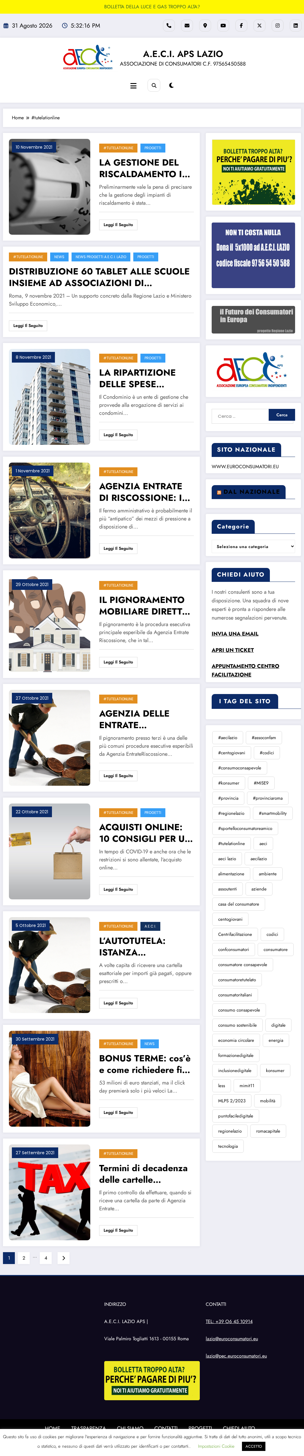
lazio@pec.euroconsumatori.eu (236, 1355)
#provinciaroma (268, 798)
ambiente (268, 874)
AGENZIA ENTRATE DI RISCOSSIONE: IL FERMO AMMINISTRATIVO (143, 492)
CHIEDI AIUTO (239, 1428)
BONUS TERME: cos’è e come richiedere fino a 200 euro (145, 1064)
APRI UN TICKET (233, 650)
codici (272, 934)
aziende (259, 889)
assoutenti (227, 889)
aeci (263, 843)
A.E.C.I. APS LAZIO (183, 53)
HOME (52, 1428)
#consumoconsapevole (239, 768)
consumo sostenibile (237, 1025)
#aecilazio (227, 737)
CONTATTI (166, 1428)
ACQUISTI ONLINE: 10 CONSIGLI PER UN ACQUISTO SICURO (145, 832)
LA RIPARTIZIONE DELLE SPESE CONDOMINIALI (137, 378)
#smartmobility (273, 813)
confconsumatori (233, 949)
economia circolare (236, 1040)
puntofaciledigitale (235, 1116)
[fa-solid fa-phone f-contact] (169, 25)
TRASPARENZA (88, 1428)
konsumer (275, 1070)
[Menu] (133, 86)
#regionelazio (231, 813)
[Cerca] (154, 85)
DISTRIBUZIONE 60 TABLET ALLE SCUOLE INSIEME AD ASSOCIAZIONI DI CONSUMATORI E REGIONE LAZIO (99, 277)
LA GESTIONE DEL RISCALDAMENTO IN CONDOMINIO (144, 168)
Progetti (153, 147)
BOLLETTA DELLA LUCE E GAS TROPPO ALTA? (152, 6)
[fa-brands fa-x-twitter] (259, 25)
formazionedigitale (236, 1055)
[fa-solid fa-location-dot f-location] (205, 25)
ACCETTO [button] (254, 1446)
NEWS (59, 256)
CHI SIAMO (130, 1428)
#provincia (228, 798)
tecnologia (228, 1146)
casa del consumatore (238, 904)
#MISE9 (261, 783)
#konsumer (228, 783)
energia (276, 1040)
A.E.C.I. (150, 926)
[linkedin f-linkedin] (296, 25)
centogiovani (230, 919)
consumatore (276, 949)
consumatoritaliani (235, 995)
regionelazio (230, 1131)
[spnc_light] (171, 85)
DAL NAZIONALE (252, 492)
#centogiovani (231, 753)
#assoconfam (264, 737)
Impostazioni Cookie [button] (216, 1446)
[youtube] (223, 25)
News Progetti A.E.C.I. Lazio (101, 256)
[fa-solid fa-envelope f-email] (187, 25)
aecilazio (259, 858)
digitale (278, 1025)
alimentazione (231, 874)
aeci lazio (227, 858)
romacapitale (268, 1131)
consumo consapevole (239, 1010)
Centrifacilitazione (235, 934)
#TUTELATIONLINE (118, 147)
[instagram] (278, 25)
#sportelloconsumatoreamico (245, 828)
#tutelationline (231, 843)
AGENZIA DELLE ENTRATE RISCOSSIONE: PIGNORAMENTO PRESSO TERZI (136, 719)
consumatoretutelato (237, 980)
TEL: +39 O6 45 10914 (229, 1321)
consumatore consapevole (242, 964)
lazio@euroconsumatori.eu (232, 1338)
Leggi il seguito (118, 225)
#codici (267, 753)
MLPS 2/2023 (232, 1101)
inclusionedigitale (234, 1070)
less (221, 1085)
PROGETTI (200, 1428)
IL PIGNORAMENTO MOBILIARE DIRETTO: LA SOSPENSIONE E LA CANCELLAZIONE (145, 605)
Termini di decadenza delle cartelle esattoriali (143, 1173)
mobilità (267, 1101)
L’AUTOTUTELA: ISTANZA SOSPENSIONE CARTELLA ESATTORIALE (132, 946)
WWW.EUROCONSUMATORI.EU (245, 466)
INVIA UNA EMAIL (235, 634)
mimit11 (247, 1085)
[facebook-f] (241, 25)
